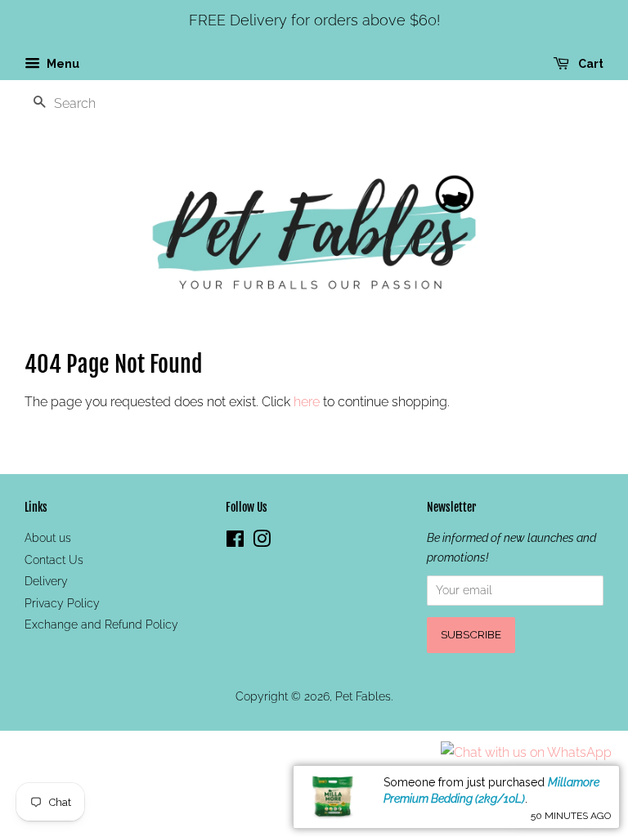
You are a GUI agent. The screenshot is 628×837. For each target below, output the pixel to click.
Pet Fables (363, 696)
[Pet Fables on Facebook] (235, 541)
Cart (589, 63)
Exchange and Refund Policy (101, 624)
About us (48, 537)
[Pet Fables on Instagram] (262, 541)
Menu (61, 63)
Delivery (46, 581)
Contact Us (54, 559)
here (307, 402)
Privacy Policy (62, 603)
